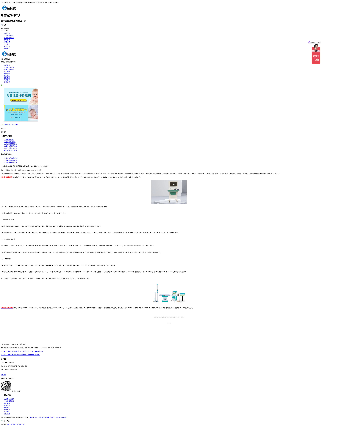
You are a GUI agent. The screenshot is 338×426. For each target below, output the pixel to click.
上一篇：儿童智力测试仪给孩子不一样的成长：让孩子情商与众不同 (22, 351)
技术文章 (7, 46)
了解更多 (3, 375)
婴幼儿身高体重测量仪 (11, 158)
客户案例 (7, 40)
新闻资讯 (7, 42)
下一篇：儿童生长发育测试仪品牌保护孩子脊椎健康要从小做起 (20, 355)
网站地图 (45, 417)
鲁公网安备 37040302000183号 (57, 417)
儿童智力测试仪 (9, 36)
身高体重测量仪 (9, 38)
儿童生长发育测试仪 (10, 148)
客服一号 (9, 424)
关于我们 (7, 44)
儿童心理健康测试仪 (10, 144)
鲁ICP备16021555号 (36, 417)
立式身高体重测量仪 (10, 160)
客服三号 (21, 424)
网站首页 (7, 33)
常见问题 (7, 414)
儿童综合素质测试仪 (10, 146)
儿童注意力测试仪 (9, 142)
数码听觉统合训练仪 (10, 150)
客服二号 (15, 424)
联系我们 (7, 48)
